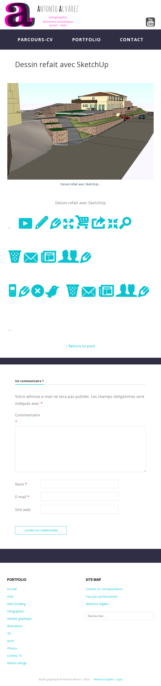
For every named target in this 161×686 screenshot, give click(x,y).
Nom (21, 484)
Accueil (12, 589)
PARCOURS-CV (35, 39)
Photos (12, 648)
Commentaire (27, 418)
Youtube (150, 22)
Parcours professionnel (101, 597)
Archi (10, 641)
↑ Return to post (80, 345)
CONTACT (132, 39)
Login (119, 679)
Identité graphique (19, 619)
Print (10, 597)
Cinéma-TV (14, 656)
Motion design (17, 663)
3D (9, 633)
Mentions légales (97, 604)
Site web (23, 509)
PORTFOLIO (86, 39)
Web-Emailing (16, 604)
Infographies (15, 611)
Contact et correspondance (104, 589)
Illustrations (15, 626)
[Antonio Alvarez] (80, 14)
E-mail (22, 496)
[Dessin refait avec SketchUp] (80, 178)
